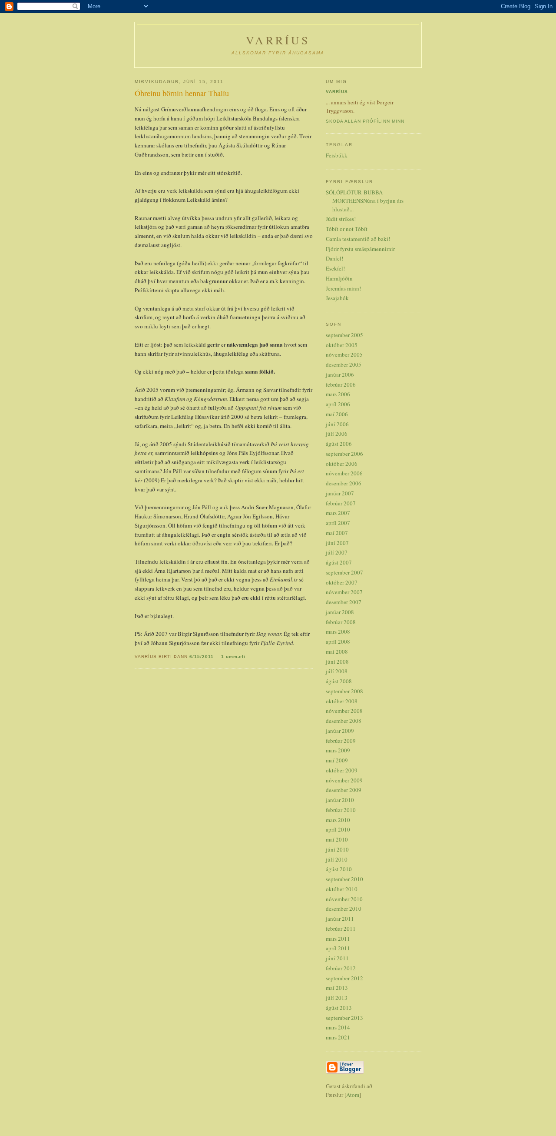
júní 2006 (337, 424)
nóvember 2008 (344, 711)
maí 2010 (337, 839)
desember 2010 (343, 908)
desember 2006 (343, 483)
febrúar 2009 (341, 741)
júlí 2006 (337, 434)
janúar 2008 (340, 612)
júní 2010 (337, 849)
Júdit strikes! (341, 219)
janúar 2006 (340, 374)
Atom (352, 1095)
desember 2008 (343, 721)
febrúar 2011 (341, 928)
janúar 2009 (340, 731)
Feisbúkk (337, 155)
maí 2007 (337, 533)
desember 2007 (343, 602)
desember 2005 (343, 364)
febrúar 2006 (341, 384)
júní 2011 (337, 958)
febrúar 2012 (341, 968)
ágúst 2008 (339, 681)
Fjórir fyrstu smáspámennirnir (360, 249)
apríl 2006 (338, 404)
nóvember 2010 (344, 899)
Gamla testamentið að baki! (358, 239)
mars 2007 (338, 513)
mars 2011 (338, 938)
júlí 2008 (337, 671)
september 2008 (344, 691)
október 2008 (341, 701)
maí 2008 (337, 651)
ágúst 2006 (339, 444)
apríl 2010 (338, 829)
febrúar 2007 (341, 503)
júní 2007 (337, 543)
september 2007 (344, 572)
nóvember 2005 (344, 354)
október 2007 (341, 582)
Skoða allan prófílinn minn (365, 121)
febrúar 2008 (341, 622)
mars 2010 (338, 820)
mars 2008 (338, 631)
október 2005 (341, 345)
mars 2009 (338, 750)
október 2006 (341, 464)
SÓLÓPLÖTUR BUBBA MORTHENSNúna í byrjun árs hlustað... (365, 200)
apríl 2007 (338, 523)
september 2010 (344, 879)
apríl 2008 (338, 641)
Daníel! (334, 258)
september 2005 (344, 335)
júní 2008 (337, 661)
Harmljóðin (339, 278)
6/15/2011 (202, 656)
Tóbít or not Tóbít (346, 229)
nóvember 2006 (344, 473)
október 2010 (341, 889)
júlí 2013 (337, 998)
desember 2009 (343, 790)
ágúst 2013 (339, 1008)
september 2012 (344, 978)
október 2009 (341, 770)
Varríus (337, 91)
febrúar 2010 (341, 810)
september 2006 (344, 454)
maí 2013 (337, 988)
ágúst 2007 (339, 562)
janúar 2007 (340, 493)
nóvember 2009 (344, 780)
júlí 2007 (337, 552)
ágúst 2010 (339, 869)
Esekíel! (335, 268)
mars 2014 (338, 1027)
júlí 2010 (337, 859)
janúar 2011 (340, 918)
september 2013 (344, 1018)
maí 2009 (337, 760)
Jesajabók (337, 298)
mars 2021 (338, 1037)
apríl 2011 (338, 948)
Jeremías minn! (343, 288)
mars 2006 (338, 394)
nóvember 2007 (344, 592)
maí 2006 (337, 414)
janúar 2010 (340, 800)
